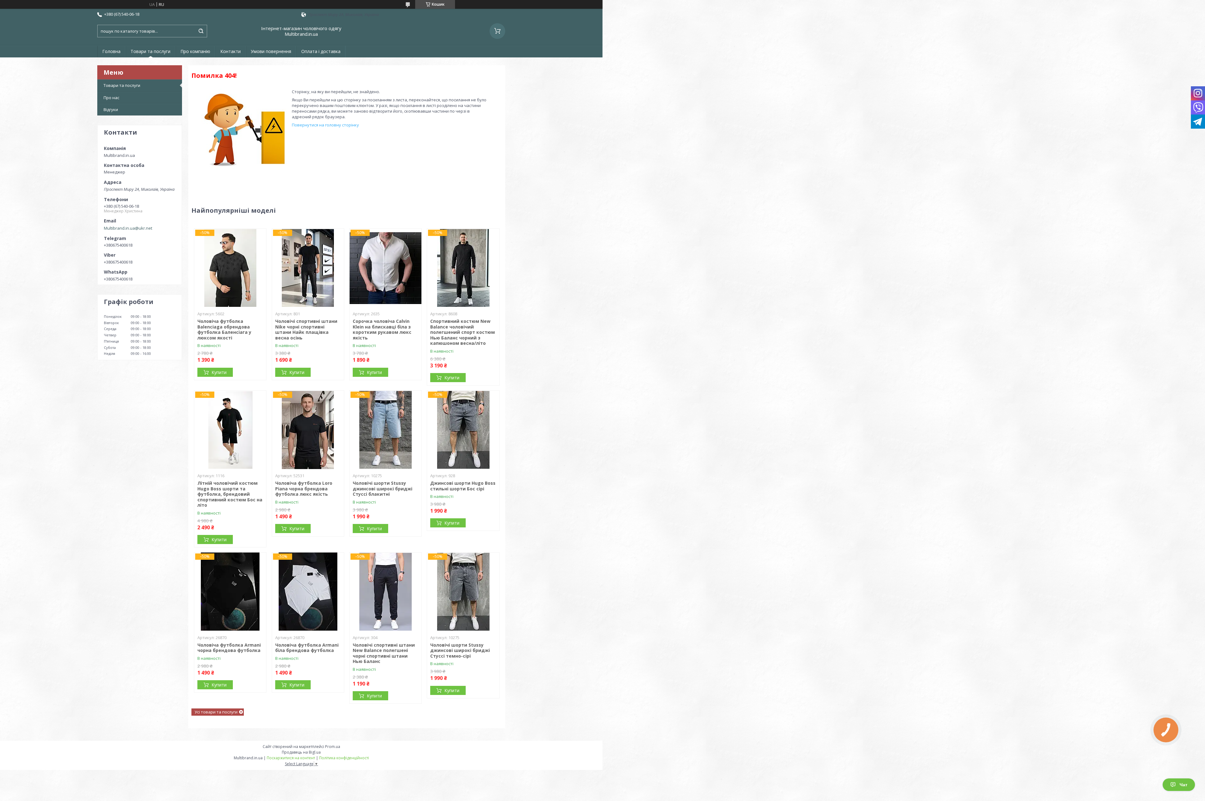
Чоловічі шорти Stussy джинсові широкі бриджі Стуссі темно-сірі (460, 650)
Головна (111, 51)
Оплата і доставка (320, 51)
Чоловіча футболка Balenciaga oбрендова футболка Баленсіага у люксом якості (224, 329)
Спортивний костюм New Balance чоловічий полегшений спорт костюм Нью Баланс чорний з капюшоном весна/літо (462, 332)
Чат (1183, 784)
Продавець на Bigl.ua (301, 752)
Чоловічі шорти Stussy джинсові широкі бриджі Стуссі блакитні (382, 488)
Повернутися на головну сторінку (325, 125)
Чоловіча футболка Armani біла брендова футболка (307, 648)
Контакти (230, 51)
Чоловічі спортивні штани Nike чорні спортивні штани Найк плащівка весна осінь (306, 329)
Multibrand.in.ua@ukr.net (128, 228)
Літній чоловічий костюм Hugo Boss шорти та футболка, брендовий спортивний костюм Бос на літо (229, 494)
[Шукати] (201, 31)
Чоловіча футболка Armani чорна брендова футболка (229, 648)
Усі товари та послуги (216, 712)
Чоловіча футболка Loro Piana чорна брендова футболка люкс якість (303, 488)
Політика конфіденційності (344, 758)
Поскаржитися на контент (291, 758)
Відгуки (111, 109)
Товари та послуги (150, 51)
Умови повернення (271, 51)
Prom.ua (332, 746)
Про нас (111, 97)
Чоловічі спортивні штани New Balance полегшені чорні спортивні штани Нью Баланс (384, 653)
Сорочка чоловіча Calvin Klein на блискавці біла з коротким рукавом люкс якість (382, 329)
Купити (219, 372)
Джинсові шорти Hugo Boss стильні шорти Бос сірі (462, 486)
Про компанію (195, 51)
